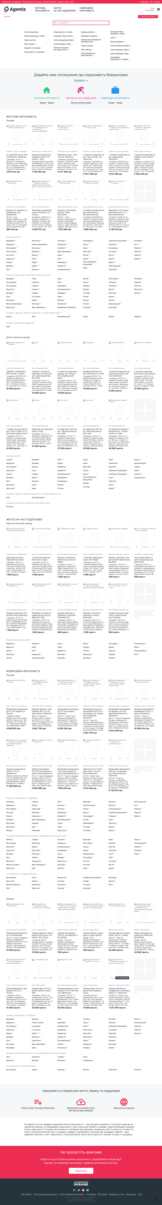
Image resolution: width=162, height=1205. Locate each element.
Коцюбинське (62, 1026)
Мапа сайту (131, 1194)
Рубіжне (112, 805)
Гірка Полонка (37, 1023)
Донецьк (35, 269)
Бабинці (9, 839)
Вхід (152, 8)
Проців (85, 300)
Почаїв (85, 297)
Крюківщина (88, 241)
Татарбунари (88, 1060)
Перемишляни (88, 854)
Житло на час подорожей (65, 9)
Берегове (10, 647)
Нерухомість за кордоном (11, 2)
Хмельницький (114, 266)
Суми (111, 477)
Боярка (9, 262)
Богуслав (10, 255)
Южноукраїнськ (140, 651)
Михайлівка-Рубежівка (66, 307)
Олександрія (88, 816)
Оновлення (91, 1194)
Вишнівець (10, 1048)
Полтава (86, 293)
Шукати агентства (49, 2)
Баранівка (10, 1019)
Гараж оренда (87, 46)
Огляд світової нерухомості (45, 1194)
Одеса (85, 259)
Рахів (85, 868)
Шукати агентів (63, 2)
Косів (34, 877)
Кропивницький (63, 269)
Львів (85, 248)
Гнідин (34, 262)
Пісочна (86, 861)
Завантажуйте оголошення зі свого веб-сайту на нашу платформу (81, 1109)
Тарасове (112, 1033)
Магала (86, 1070)
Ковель (60, 463)
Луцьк (85, 244)
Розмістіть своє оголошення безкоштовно (38, 1108)
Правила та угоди (117, 1194)
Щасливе (86, 888)
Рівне (85, 268)
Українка (112, 1041)
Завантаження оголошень (32, 2)
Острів (85, 820)
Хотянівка (138, 241)
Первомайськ (88, 823)
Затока (9, 658)
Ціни (71, 2)
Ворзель (35, 1019)
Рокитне (137, 1070)
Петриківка (87, 858)
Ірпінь (59, 255)
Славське (86, 307)
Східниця (112, 282)
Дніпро (34, 266)
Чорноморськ (139, 477)
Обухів (85, 255)
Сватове (112, 847)
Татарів (86, 881)
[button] (156, 1200)
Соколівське (113, 279)
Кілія (59, 802)
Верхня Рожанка (12, 865)
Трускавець (113, 248)
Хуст (136, 244)
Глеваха (35, 286)
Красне (34, 881)
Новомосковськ (89, 805)
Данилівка (36, 843)
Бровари (9, 266)
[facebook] (78, 1190)
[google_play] (74, 1190)
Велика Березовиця (39, 244)
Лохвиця (86, 1019)
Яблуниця (138, 289)
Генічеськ (35, 282)
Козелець (61, 1070)
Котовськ (61, 809)
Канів (34, 647)
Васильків (36, 241)
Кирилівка (36, 830)
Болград (9, 812)
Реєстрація (150, 10)
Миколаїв (86, 251)
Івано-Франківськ (64, 251)
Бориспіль (10, 259)
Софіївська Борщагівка (118, 241)
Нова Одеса (87, 843)
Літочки (60, 488)
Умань (111, 485)
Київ (59, 259)
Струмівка (113, 1030)
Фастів (111, 255)
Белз (8, 1057)
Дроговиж (36, 850)
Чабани (137, 467)
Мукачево (61, 658)
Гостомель (36, 297)
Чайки (136, 470)
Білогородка (11, 251)
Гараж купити (30, 40)
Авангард (10, 802)
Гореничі (35, 289)
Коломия (60, 805)
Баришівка (10, 241)
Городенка (36, 1026)
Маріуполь (61, 651)
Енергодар (36, 809)
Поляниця (87, 830)
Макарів (60, 300)
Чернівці (137, 251)
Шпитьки (137, 286)
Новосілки (113, 1070)
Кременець (61, 262)
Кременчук (36, 654)
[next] (25, 144)
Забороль (36, 1037)
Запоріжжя (61, 244)
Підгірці (86, 289)
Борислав (10, 847)
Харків (111, 259)
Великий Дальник (13, 885)
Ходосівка (112, 269)
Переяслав (87, 1044)
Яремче (137, 259)
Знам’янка (61, 248)
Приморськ (87, 654)
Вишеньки (36, 251)
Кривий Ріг (61, 266)
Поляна (86, 651)
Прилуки (112, 802)
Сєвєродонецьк (115, 809)
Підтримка (102, 1194)
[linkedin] (87, 1190)
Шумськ (137, 1033)
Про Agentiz (26, 1194)
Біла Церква (11, 248)
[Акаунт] (158, 9)
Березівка (10, 279)
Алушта (9, 460)
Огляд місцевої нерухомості (72, 1194)
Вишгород (36, 248)
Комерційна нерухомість (87, 9)
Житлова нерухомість (42, 9)
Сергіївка (112, 467)
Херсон (111, 262)
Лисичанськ (62, 1048)
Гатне (34, 259)
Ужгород (112, 251)
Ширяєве (137, 850)
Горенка (35, 293)
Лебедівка (61, 293)
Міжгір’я (60, 868)
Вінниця (35, 255)
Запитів (35, 858)
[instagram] (83, 1190)
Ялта (136, 654)
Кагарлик (35, 644)
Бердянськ (10, 244)
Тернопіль (112, 244)
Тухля (111, 854)
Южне (136, 647)
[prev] (8, 144)
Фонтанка (112, 293)
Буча (8, 269)
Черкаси (137, 248)
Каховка (35, 823)
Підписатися (81, 1171)
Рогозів (86, 304)
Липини (60, 1044)
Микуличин (61, 304)
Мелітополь (62, 830)
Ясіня (111, 885)
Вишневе (35, 460)
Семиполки (113, 463)
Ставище (112, 816)
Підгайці (86, 286)
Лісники (60, 485)
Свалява (112, 843)
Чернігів (137, 255)
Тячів (111, 858)
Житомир (61, 241)
